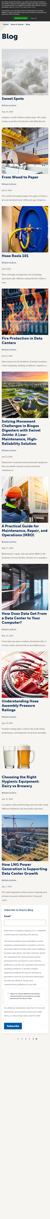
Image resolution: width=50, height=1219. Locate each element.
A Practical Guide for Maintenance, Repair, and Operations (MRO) (24, 530)
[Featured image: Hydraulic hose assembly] (25, 674)
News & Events (17, 24)
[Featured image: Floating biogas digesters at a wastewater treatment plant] (25, 394)
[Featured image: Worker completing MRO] (25, 499)
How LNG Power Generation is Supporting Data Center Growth (24, 869)
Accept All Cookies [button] (21, 18)
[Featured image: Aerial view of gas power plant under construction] (25, 837)
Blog (28, 24)
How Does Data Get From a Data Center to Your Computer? (24, 618)
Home (5, 24)
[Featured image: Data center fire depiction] (25, 311)
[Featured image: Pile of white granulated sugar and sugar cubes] (25, 71)
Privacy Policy (19, 7)
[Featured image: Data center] (25, 587)
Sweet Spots (13, 98)
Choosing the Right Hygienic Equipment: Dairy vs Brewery (20, 781)
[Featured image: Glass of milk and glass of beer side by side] (19, 756)
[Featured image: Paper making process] (25, 150)
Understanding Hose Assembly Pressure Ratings (20, 705)
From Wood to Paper (20, 177)
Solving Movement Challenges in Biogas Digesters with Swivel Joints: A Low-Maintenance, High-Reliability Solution (21, 432)
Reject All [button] (34, 18)
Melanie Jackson (9, 105)
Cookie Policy (31, 7)
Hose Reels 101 (15, 256)
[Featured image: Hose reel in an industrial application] (25, 229)
